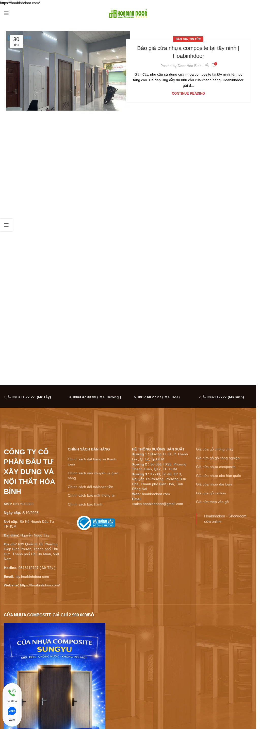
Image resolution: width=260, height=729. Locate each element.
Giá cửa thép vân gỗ (212, 502)
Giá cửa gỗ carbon (211, 493)
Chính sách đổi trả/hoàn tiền (90, 487)
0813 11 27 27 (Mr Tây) (31, 397)
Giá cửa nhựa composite (216, 467)
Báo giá (182, 39)
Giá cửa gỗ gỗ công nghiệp (218, 458)
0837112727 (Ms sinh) (225, 397)
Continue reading (188, 93)
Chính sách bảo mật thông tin (91, 495)
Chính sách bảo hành (85, 504)
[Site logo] (128, 13)
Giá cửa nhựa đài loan (214, 484)
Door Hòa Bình (190, 66)
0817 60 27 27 (159, 397)
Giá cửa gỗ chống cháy (214, 449)
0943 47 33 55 (97, 397)
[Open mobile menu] (6, 13)
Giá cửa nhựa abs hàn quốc (218, 476)
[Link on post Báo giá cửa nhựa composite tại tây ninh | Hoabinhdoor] (68, 71)
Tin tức (195, 39)
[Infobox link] (96, 525)
